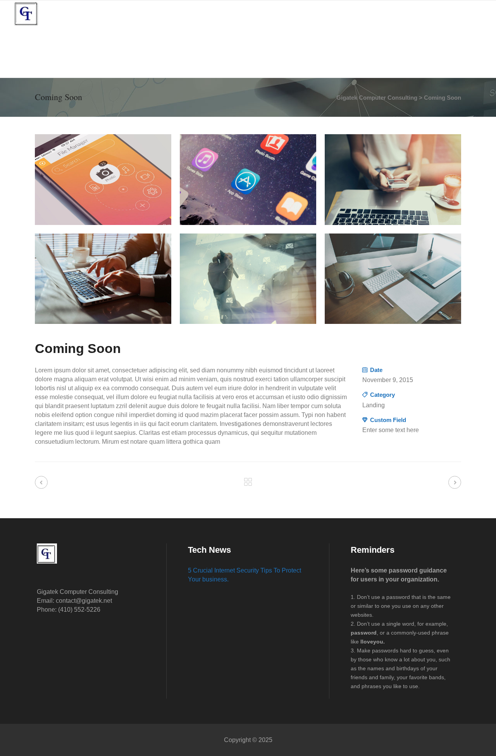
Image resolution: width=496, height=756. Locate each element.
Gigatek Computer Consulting (376, 97)
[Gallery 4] (103, 279)
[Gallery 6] (393, 279)
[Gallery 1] (103, 179)
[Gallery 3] (393, 179)
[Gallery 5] (248, 279)
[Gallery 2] (248, 179)
